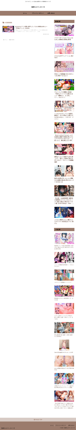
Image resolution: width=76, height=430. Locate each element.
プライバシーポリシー (61, 425)
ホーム (51, 425)
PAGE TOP (38, 419)
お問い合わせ (71, 425)
